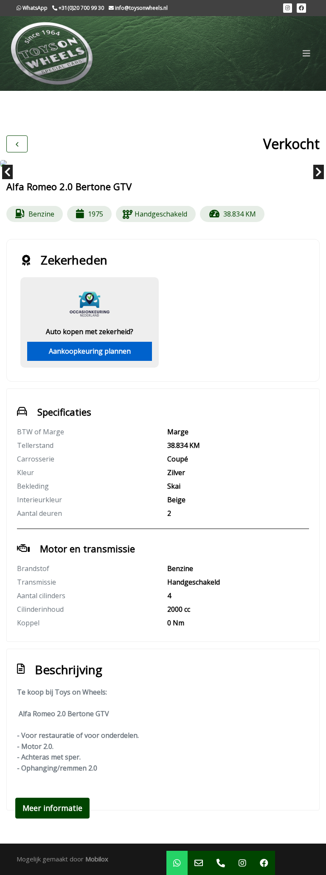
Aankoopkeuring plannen (90, 351)
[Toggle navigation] (306, 53)
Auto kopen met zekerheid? (89, 331)
